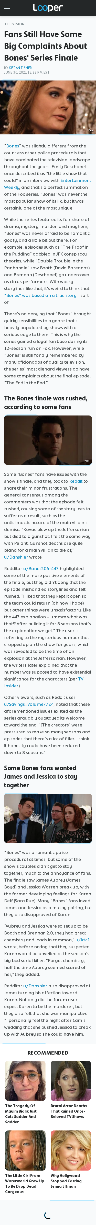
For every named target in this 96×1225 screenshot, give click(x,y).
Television (14, 24)
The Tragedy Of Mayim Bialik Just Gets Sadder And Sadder (21, 1113)
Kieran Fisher (20, 68)
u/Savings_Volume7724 (29, 704)
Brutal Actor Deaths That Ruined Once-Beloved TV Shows (69, 1111)
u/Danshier (16, 557)
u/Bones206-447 (41, 568)
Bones (12, 146)
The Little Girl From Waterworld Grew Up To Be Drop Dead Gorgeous (24, 1183)
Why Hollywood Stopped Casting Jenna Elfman (66, 1181)
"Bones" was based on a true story (40, 295)
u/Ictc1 (83, 940)
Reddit (75, 481)
